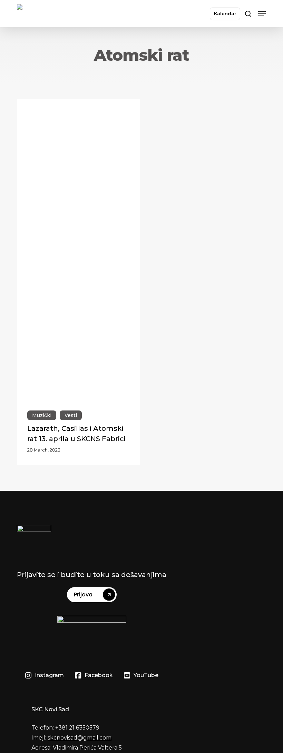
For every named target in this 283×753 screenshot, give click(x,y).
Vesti (71, 415)
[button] (262, 13)
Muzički (41, 415)
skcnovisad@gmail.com (79, 737)
